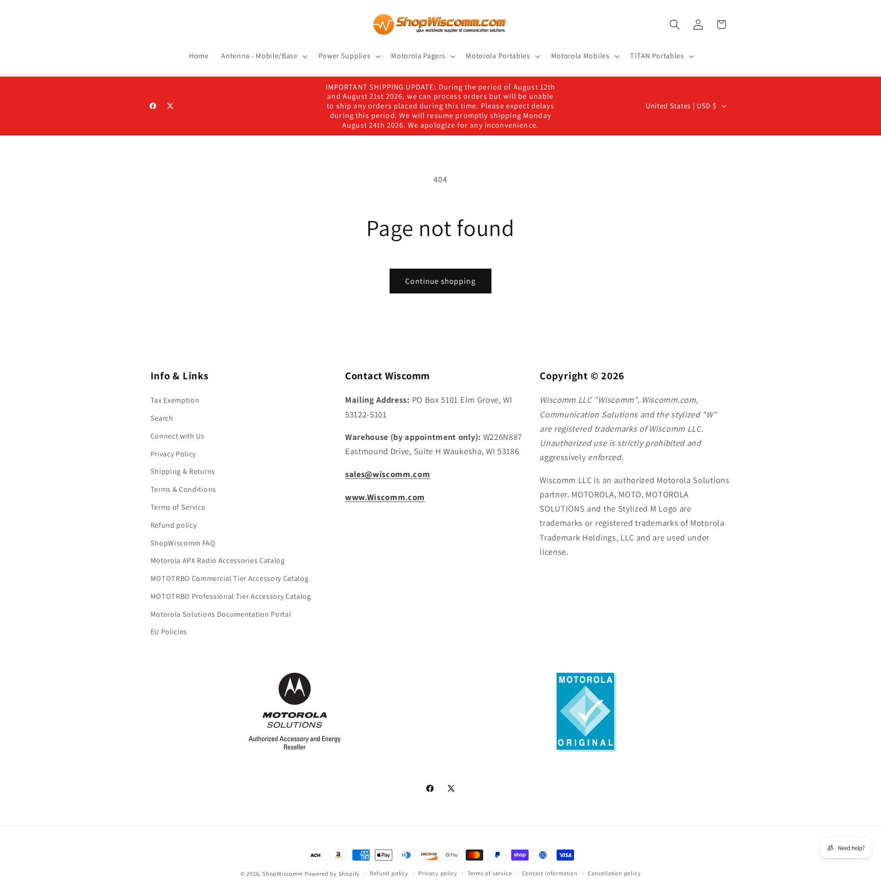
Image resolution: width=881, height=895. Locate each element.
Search (162, 418)
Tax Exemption (175, 400)
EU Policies (169, 631)
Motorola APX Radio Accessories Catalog (218, 560)
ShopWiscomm (282, 874)
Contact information (550, 873)
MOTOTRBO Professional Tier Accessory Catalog (231, 596)
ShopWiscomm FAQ (183, 543)
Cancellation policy (614, 873)
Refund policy (174, 525)
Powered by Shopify (332, 874)
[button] (263, 56)
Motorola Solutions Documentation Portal (221, 614)
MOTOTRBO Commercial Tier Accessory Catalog (230, 578)
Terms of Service (178, 507)
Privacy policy (437, 873)
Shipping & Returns (183, 471)
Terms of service (490, 873)
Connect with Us (178, 436)
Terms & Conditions (183, 489)
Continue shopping (440, 281)
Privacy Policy (173, 454)
